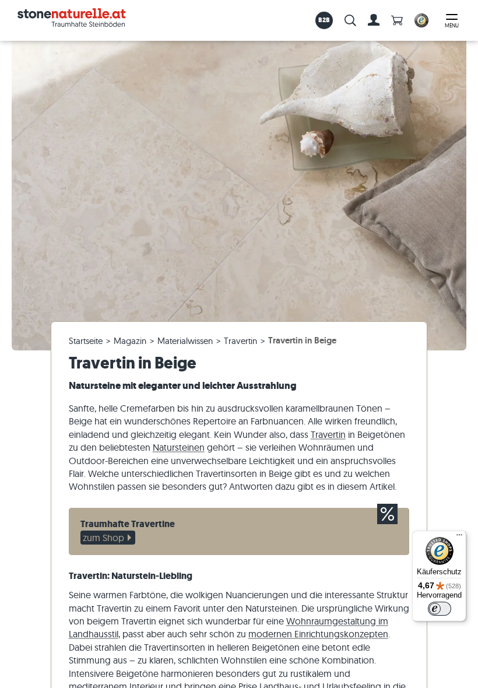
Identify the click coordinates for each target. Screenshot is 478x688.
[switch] (439, 609)
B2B (324, 19)
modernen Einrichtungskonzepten (318, 634)
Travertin (328, 434)
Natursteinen (179, 447)
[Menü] (459, 538)
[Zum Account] (373, 20)
